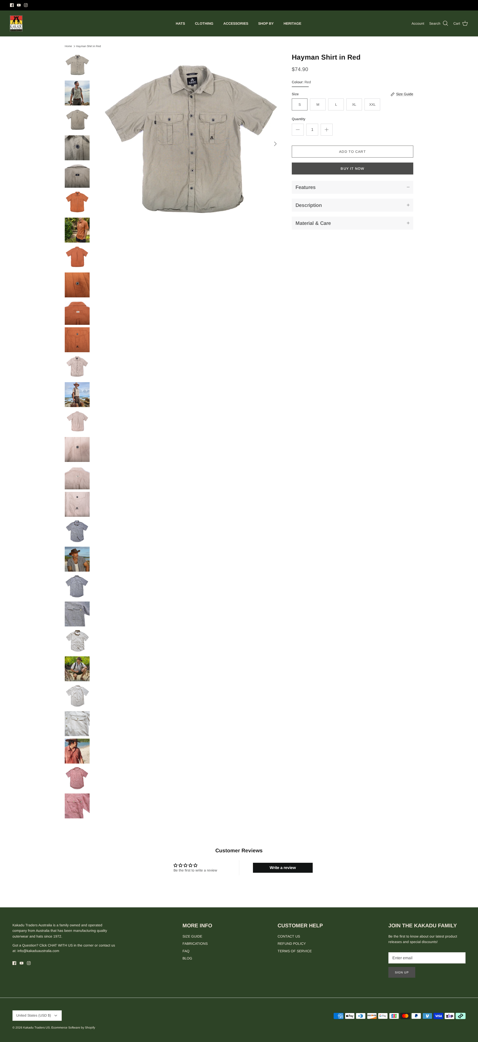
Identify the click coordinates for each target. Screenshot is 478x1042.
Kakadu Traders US (36, 1027)
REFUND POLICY (292, 944)
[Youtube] (19, 5)
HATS (180, 23)
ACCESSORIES (235, 23)
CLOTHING (204, 23)
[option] (190, 144)
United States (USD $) (33, 1015)
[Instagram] (26, 5)
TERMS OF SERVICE (295, 951)
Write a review (283, 868)
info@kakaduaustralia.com (38, 951)
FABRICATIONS (195, 944)
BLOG (187, 958)
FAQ (185, 951)
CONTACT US (289, 936)
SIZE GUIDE (192, 936)
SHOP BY (266, 23)
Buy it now (352, 169)
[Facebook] (12, 5)
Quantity (298, 119)
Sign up (402, 972)
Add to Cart (352, 152)
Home (68, 46)
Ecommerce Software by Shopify (73, 1027)
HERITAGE (292, 23)
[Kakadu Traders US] (16, 23)
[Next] (275, 143)
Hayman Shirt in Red (88, 46)
